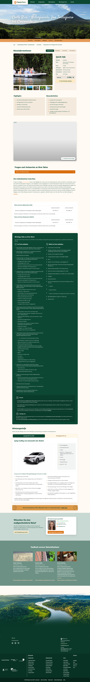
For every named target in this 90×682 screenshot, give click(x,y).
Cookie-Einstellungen (58, 679)
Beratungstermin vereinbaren (56, 532)
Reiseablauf (57, 50)
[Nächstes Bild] (49, 69)
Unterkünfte (64, 50)
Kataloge (75, 660)
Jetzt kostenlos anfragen (66, 81)
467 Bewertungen (58, 40)
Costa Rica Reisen (49, 660)
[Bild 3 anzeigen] (30, 88)
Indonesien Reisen (66, 663)
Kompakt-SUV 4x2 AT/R (29, 436)
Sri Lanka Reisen (66, 672)
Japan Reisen (65, 665)
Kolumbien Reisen (31, 669)
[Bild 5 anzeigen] (43, 88)
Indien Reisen (65, 662)
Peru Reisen (30, 670)
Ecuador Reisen (31, 667)
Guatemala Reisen (49, 663)
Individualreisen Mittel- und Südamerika (25, 44)
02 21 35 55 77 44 (61, 523)
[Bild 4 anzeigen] (36, 88)
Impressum (37, 679)
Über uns (13, 638)
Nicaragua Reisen (49, 670)
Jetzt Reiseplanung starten (21, 532)
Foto (0, 46)
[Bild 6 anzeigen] (49, 88)
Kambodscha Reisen (67, 667)
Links (64, 679)
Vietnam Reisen (66, 676)
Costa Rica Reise (25, 182)
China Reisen (65, 660)
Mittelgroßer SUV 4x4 (61, 436)
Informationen (72, 50)
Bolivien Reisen (31, 662)
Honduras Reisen (49, 665)
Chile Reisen (30, 665)
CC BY (6, 46)
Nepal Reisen (65, 670)
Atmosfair (49, 410)
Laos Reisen (65, 669)
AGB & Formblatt (44, 679)
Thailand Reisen (66, 674)
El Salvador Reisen (49, 662)
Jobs (74, 667)
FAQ (74, 662)
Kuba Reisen (48, 667)
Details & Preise (50, 50)
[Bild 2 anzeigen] (23, 88)
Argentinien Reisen (31, 660)
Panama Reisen (48, 672)
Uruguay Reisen (31, 672)
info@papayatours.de (61, 526)
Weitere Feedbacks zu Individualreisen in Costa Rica (23, 580)
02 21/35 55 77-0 (64, 643)
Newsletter (75, 664)
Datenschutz (50, 679)
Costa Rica (39, 44)
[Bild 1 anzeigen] (16, 88)
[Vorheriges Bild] (16, 69)
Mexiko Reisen (48, 669)
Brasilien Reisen (31, 663)
